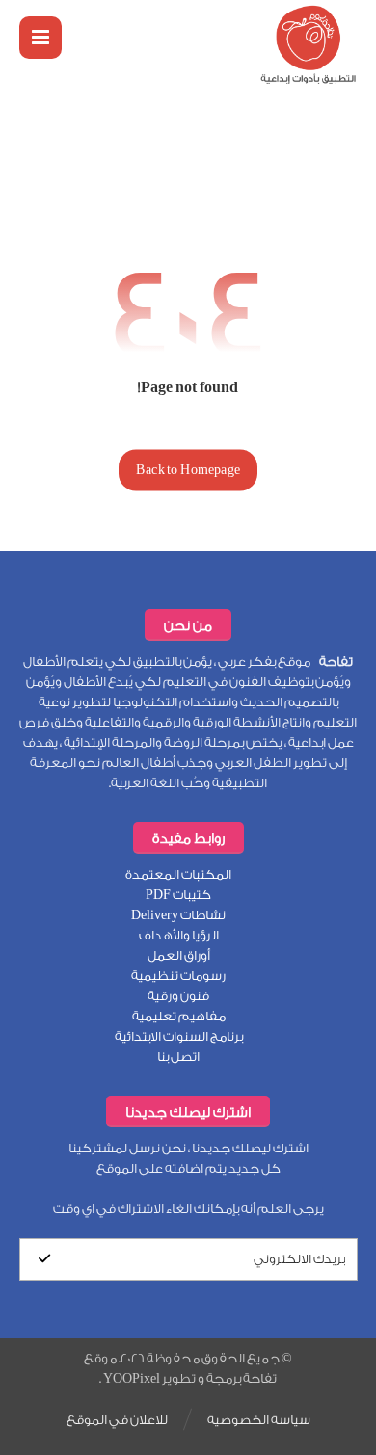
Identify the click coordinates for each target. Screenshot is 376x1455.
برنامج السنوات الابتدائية (179, 1036)
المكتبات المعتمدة (178, 874)
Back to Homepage (188, 470)
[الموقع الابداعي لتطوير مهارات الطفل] (308, 45)
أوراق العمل (179, 955)
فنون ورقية (178, 996)
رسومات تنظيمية (178, 975)
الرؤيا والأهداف (179, 935)
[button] (40, 37)
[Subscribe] (44, 1259)
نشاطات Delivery (178, 915)
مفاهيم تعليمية (179, 1016)
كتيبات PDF (178, 894)
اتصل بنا (178, 1056)
